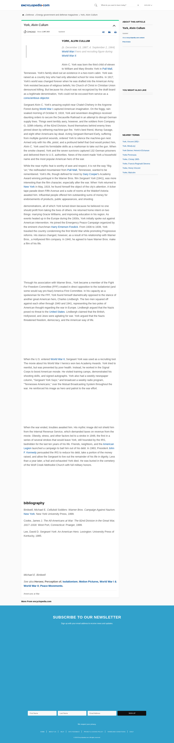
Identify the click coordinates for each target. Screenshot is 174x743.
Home (42, 731)
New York (29, 186)
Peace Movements (51, 585)
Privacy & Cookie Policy (93, 731)
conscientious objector (36, 98)
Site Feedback (74, 731)
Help (62, 731)
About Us (52, 731)
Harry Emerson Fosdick (64, 226)
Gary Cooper (90, 174)
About (133, 38)
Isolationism (70, 581)
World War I (68, 51)
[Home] (35, 5)
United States (57, 311)
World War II (69, 55)
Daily (132, 731)
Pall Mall (107, 68)
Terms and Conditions (116, 731)
